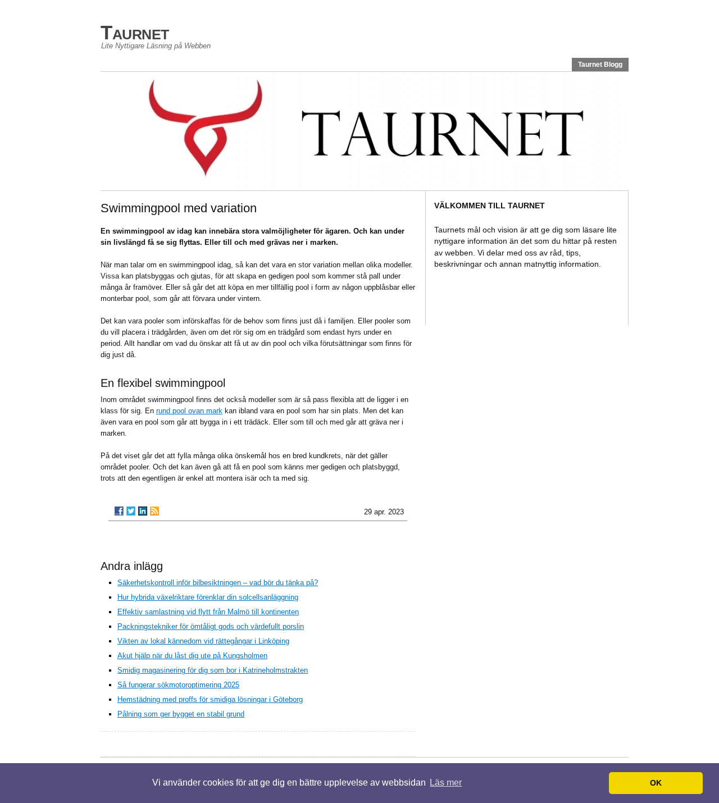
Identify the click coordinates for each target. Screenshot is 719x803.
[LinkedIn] (142, 511)
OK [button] (656, 782)
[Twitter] (130, 511)
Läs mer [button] (446, 782)
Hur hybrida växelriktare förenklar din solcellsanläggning (207, 597)
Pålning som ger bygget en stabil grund (180, 714)
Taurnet (135, 32)
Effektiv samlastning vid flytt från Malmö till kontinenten (208, 612)
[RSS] (154, 511)
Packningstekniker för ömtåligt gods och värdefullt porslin (210, 626)
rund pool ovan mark (189, 411)
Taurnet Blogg (600, 65)
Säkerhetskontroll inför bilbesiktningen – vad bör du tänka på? (217, 582)
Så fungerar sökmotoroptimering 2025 (178, 685)
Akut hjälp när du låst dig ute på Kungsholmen (192, 655)
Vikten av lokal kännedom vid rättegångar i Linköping (203, 641)
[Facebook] (119, 511)
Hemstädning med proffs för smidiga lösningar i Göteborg (210, 699)
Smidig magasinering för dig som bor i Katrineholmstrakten (212, 670)
